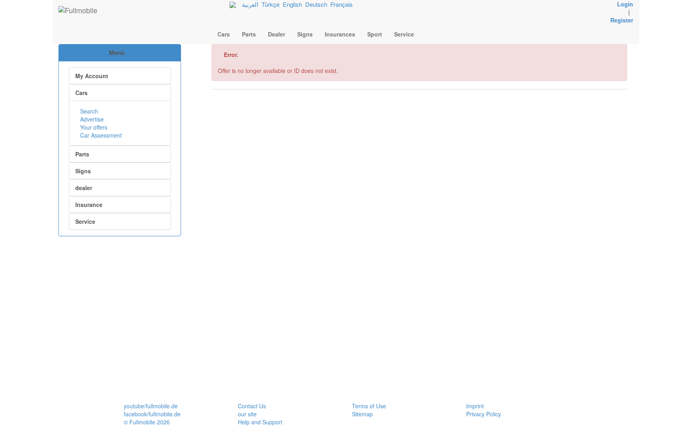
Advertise (91, 119)
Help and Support (260, 422)
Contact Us (252, 406)
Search (88, 111)
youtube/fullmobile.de (151, 406)
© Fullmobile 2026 (147, 422)
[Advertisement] (120, 278)
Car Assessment (100, 135)
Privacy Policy (483, 414)
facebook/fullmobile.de (152, 414)
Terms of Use (369, 406)
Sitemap (362, 414)
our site (247, 414)
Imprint (475, 406)
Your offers (92, 127)
